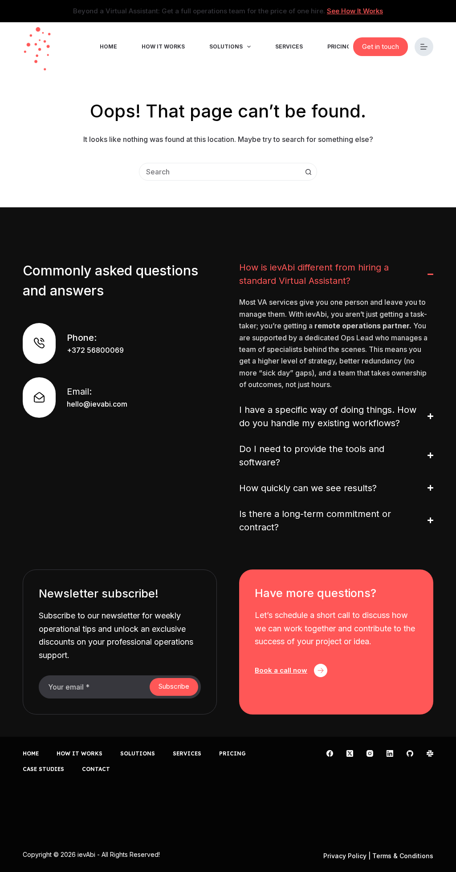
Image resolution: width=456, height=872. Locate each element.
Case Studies (43, 769)
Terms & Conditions (402, 856)
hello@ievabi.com (97, 404)
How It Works (163, 46)
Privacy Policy (344, 856)
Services (289, 46)
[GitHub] (410, 753)
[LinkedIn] (390, 753)
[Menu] (424, 46)
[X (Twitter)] (349, 753)
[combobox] (219, 172)
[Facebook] (329, 753)
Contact (96, 769)
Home (108, 46)
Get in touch (380, 46)
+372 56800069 (95, 350)
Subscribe (174, 686)
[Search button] (308, 171)
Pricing (339, 46)
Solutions (226, 46)
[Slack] (430, 753)
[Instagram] (369, 753)
